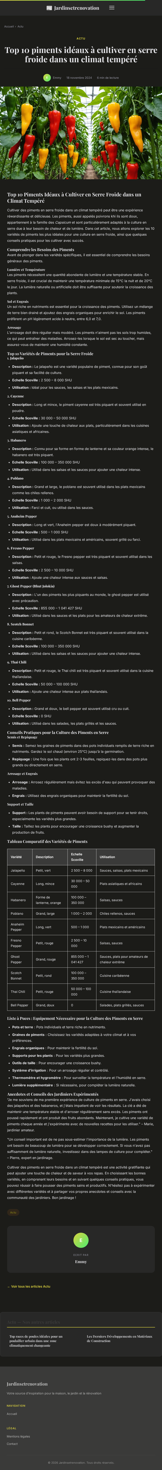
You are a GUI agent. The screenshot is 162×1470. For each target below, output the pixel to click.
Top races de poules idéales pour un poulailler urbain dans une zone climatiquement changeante (35, 1341)
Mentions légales (18, 1436)
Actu (20, 26)
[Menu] (112, 7)
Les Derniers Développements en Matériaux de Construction (119, 1338)
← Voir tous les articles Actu (28, 1286)
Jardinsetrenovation (72, 7)
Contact (12, 1444)
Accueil (9, 26)
